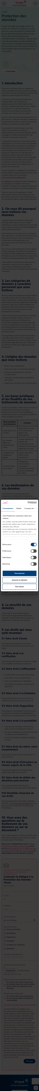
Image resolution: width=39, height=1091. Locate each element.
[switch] (34, 551)
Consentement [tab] (7, 508)
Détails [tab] (18, 508)
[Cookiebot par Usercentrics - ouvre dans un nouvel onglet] (28, 502)
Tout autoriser (19, 573)
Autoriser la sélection (19, 580)
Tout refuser (19, 586)
